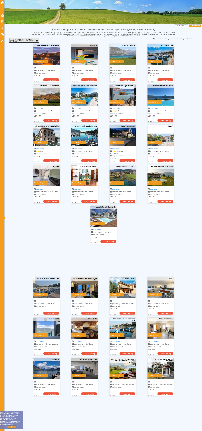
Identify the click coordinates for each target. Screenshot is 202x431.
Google (9, 413)
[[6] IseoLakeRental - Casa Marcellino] (84, 95)
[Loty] (3, 28)
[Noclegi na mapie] (3, 15)
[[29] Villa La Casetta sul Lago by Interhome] (161, 368)
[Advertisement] (104, 261)
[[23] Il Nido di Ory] (84, 328)
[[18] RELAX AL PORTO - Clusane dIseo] (46, 287)
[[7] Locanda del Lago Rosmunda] (123, 95)
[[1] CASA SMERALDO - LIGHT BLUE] (46, 54)
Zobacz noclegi (51, 80)
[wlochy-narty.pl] (3, 2)
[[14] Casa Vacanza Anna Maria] (84, 175)
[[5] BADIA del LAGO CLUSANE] (46, 95)
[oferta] (35, 70)
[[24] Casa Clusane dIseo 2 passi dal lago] (123, 328)
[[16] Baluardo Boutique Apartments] (161, 175)
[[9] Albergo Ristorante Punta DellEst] (46, 135)
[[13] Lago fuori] (46, 175)
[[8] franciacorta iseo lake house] (161, 95)
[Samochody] (3, 34)
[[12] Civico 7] (161, 135)
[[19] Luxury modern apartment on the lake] (84, 287)
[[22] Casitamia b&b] (46, 328)
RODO (11, 424)
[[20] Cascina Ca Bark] (123, 287)
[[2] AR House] (84, 54)
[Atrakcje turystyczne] (3, 40)
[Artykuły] (3, 21)
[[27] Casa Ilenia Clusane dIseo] (84, 368)
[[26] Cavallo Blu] (46, 368)
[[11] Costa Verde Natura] (123, 135)
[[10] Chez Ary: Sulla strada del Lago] (84, 135)
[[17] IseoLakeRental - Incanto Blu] (103, 216)
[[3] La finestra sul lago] (123, 54)
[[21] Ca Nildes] (161, 287)
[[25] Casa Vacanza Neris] (161, 328)
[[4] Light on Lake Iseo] (161, 54)
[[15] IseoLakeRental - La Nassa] (123, 175)
